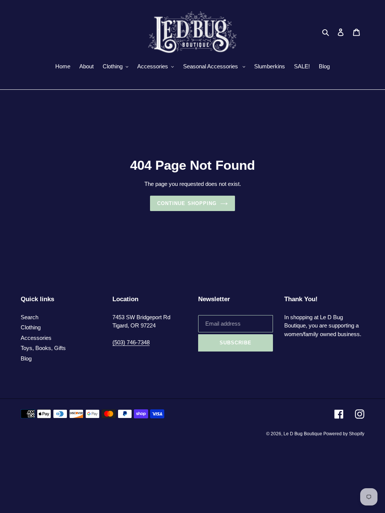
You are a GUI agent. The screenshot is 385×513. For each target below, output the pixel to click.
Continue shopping (187, 203)
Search (29, 317)
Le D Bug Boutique (303, 433)
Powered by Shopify (343, 433)
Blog (26, 358)
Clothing (31, 327)
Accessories (36, 338)
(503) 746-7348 (131, 342)
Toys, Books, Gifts (43, 348)
